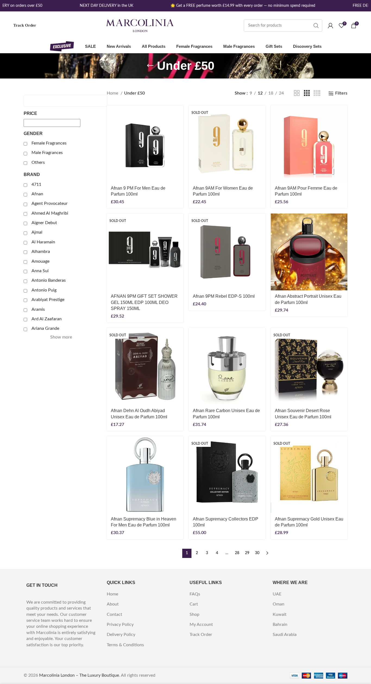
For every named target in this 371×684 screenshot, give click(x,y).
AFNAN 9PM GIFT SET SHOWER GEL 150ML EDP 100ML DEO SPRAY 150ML (144, 302)
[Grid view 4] (317, 93)
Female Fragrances (49, 143)
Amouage (40, 261)
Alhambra (41, 251)
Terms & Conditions (125, 645)
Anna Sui (40, 271)
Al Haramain (43, 242)
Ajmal (37, 232)
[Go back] (150, 65)
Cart (194, 604)
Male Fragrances (47, 152)
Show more (61, 337)
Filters (341, 93)
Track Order (24, 25)
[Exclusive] (62, 46)
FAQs (195, 594)
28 (237, 553)
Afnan (37, 194)
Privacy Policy (120, 624)
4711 (36, 184)
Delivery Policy (121, 634)
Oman (278, 604)
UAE (277, 594)
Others (38, 162)
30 (257, 553)
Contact (114, 614)
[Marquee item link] (103, 6)
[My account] (330, 25)
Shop (194, 614)
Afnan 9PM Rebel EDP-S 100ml (224, 296)
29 (247, 553)
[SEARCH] (316, 25)
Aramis (38, 309)
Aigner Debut (44, 223)
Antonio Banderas (49, 280)
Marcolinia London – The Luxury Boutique (79, 675)
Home (113, 93)
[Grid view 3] (307, 93)
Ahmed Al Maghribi (50, 213)
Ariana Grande (45, 328)
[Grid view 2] (297, 93)
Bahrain (280, 624)
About (113, 604)
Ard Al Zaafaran (47, 319)
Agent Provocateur (50, 203)
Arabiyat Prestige (48, 299)
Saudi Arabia (285, 634)
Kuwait (280, 614)
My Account (201, 624)
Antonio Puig (44, 290)
